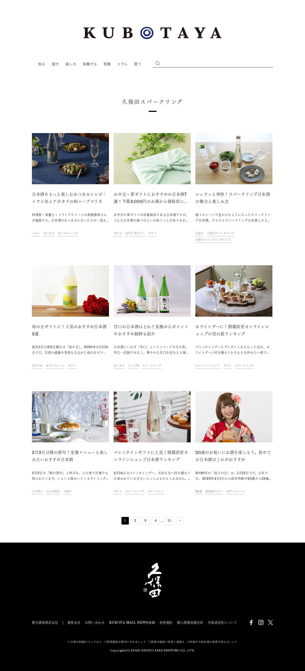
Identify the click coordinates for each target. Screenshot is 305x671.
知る (42, 64)
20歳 (198, 491)
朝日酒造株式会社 (45, 622)
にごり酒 (133, 365)
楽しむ (71, 64)
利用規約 (166, 622)
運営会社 (74, 622)
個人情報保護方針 (190, 622)
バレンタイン (156, 491)
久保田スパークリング (220, 233)
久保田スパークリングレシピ (213, 239)
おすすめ (37, 365)
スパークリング (151, 365)
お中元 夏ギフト (135, 233)
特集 (107, 64)
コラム (122, 64)
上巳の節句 (53, 491)
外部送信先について (222, 622)
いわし (36, 233)
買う (137, 64)
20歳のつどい (214, 491)
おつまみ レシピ (68, 233)
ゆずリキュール (55, 365)
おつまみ (49, 233)
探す (55, 64)
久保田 (199, 233)
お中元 (118, 233)
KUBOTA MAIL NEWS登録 (132, 622)
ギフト (152, 233)
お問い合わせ (94, 622)
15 (169, 520)
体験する (90, 64)
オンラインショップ (207, 365)
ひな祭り (37, 491)
